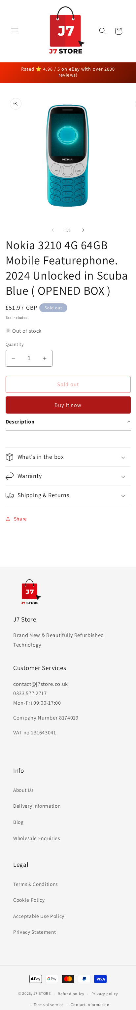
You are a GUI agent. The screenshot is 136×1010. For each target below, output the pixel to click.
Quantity (15, 344)
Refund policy (71, 993)
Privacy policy (104, 993)
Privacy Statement (34, 931)
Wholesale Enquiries (36, 838)
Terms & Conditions (35, 884)
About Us (23, 790)
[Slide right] (83, 230)
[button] (14, 31)
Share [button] (20, 518)
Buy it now (68, 405)
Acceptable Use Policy (38, 916)
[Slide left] (53, 230)
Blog (18, 822)
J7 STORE (42, 993)
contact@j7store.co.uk (40, 684)
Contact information (90, 1004)
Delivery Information (36, 805)
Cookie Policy (29, 899)
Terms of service (49, 1004)
